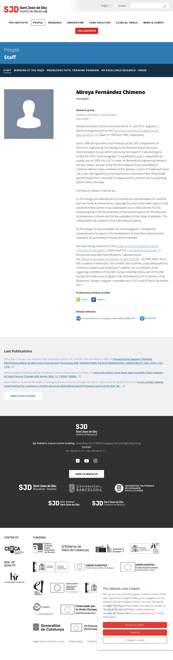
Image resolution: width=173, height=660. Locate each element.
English (105, 5)
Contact (122, 5)
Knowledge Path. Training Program (73, 70)
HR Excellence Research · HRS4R (123, 70)
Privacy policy (76, 641)
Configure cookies (135, 640)
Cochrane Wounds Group (142, 250)
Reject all (135, 632)
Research (54, 22)
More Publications (22, 396)
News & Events (153, 22)
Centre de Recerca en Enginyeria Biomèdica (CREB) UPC (108, 318)
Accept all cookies (135, 625)
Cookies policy (95, 641)
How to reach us (86, 474)
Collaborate (87, 30)
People (38, 22)
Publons (101, 299)
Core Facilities (100, 22)
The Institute (18, 22)
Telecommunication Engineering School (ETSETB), (110, 259)
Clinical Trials (127, 22)
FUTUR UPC (150, 318)
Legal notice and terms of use (48, 641)
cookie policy (145, 613)
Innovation (75, 22)
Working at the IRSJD (29, 70)
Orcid (84, 299)
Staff (10, 57)
